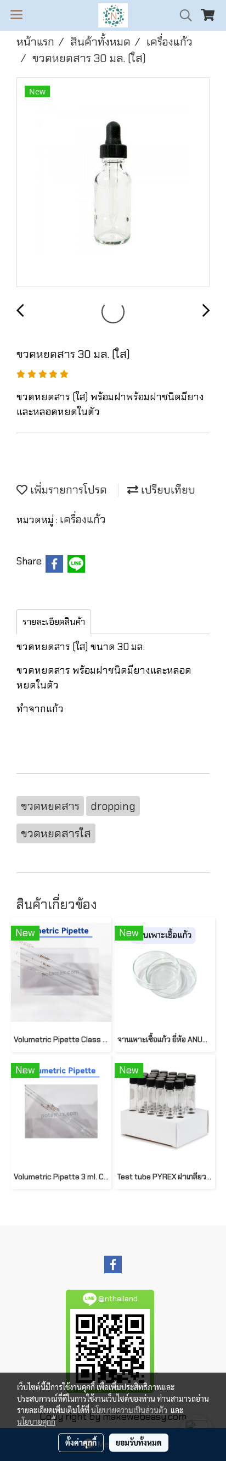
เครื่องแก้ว (83, 519)
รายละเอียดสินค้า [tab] (53, 622)
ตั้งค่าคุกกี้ (81, 1442)
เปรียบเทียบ (166, 490)
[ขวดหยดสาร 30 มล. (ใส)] (113, 183)
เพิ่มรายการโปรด (67, 490)
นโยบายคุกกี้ (36, 1421)
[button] (182, 15)
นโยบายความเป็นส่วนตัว (129, 1410)
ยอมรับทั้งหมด (139, 1442)
